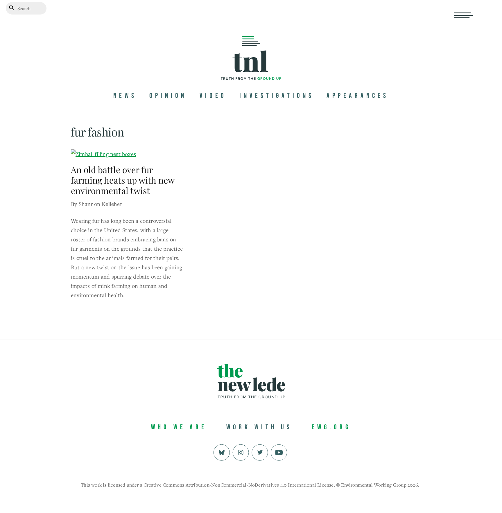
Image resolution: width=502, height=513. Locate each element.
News (125, 96)
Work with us (259, 427)
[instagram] (240, 451)
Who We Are (179, 427)
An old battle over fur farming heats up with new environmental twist (122, 180)
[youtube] (279, 451)
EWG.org (331, 427)
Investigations (276, 96)
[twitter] (260, 451)
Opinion (168, 96)
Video (213, 96)
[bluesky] (221, 451)
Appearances (358, 96)
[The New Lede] (251, 68)
